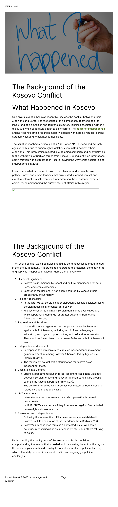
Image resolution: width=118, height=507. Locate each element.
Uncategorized (39, 477)
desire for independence (90, 128)
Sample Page (11, 6)
